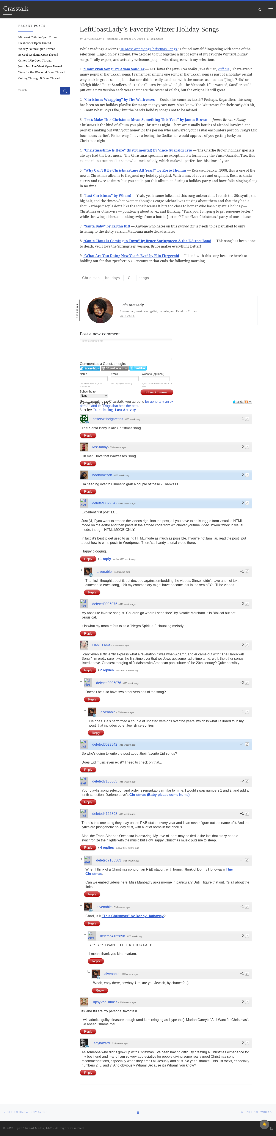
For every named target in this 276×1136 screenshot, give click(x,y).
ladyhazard (101, 1043)
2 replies (107, 670)
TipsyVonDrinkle (105, 1002)
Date (96, 409)
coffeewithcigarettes (108, 419)
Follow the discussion (248, 402)
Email (114, 374)
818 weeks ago (133, 419)
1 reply (106, 559)
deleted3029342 (104, 503)
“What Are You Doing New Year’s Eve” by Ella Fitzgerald (131, 255)
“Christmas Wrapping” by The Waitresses (119, 99)
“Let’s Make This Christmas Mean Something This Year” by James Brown (145, 119)
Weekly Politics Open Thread (36, 49)
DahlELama (101, 645)
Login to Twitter (138, 368)
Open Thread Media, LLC (33, 1128)
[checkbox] (264, 1124)
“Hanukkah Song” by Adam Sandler (113, 69)
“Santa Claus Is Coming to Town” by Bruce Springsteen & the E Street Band (147, 240)
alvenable (104, 571)
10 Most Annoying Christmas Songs (148, 49)
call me (223, 69)
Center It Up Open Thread (35, 60)
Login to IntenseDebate (90, 368)
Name (83, 374)
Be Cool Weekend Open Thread (38, 55)
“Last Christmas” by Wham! (107, 195)
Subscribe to (88, 391)
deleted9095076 (104, 604)
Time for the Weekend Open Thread (41, 72)
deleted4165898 (104, 814)
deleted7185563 (104, 781)
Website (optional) (153, 374)
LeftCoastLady (93, 39)
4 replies (107, 847)
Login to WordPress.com (115, 368)
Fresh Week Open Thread (34, 43)
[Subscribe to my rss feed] (271, 1128)
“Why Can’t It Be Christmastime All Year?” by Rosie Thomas (135, 170)
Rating (108, 409)
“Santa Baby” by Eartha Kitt (106, 226)
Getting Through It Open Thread (39, 78)
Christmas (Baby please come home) (159, 795)
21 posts (127, 315)
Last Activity (125, 409)
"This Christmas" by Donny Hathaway (133, 916)
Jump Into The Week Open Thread (40, 66)
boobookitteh (102, 475)
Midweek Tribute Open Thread (38, 37)
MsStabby (100, 447)
